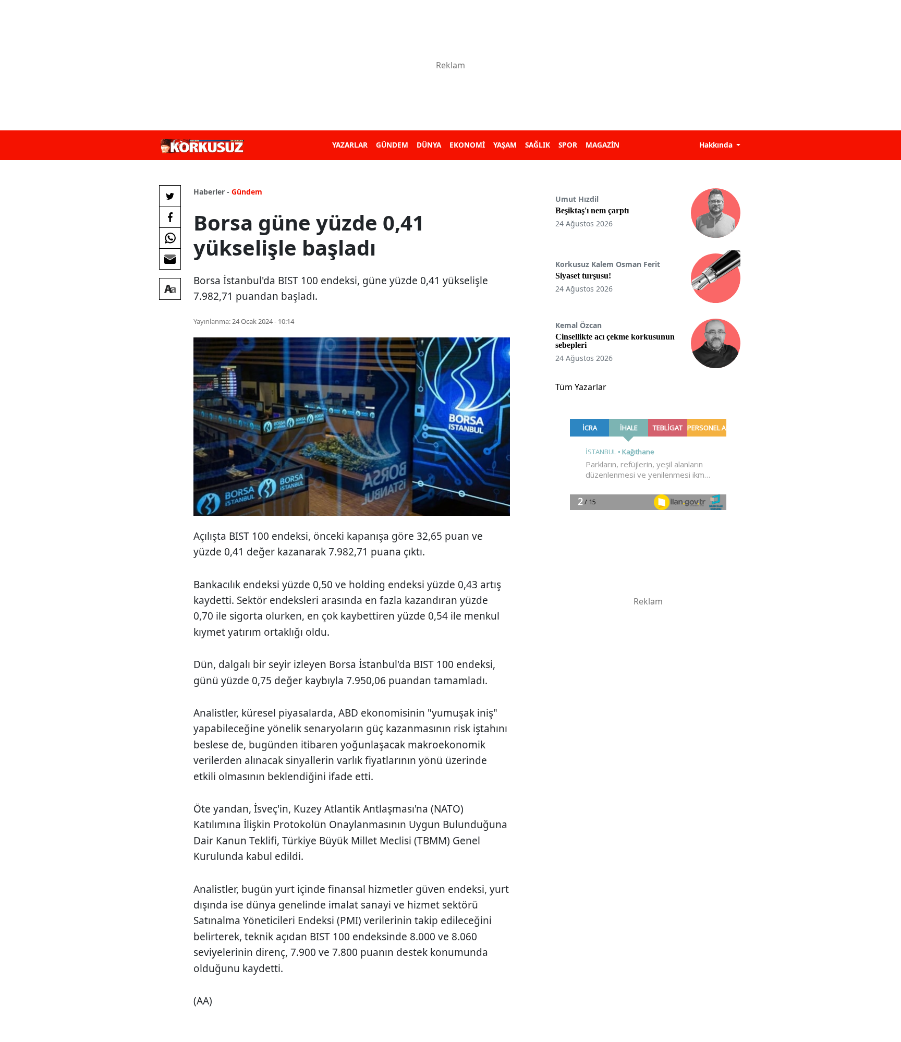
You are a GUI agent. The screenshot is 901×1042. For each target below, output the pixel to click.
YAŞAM (505, 145)
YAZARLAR (350, 145)
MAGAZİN (602, 145)
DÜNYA (429, 145)
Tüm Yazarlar (580, 387)
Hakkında (717, 145)
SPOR (567, 145)
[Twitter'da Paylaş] (170, 196)
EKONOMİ (467, 145)
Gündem (247, 192)
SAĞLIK (537, 145)
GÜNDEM (392, 145)
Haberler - (211, 192)
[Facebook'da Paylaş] (170, 217)
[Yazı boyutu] (170, 288)
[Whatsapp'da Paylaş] (170, 237)
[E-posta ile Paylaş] (170, 258)
